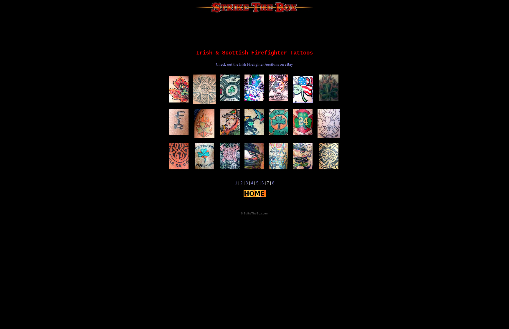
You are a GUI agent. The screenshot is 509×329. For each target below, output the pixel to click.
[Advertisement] (254, 31)
